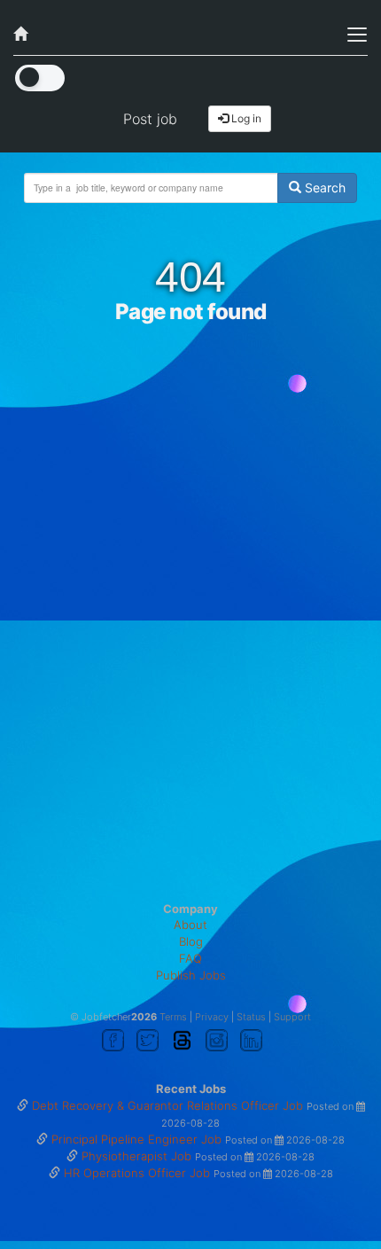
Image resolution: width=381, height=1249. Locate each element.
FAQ (190, 958)
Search (323, 187)
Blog (191, 941)
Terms (173, 1017)
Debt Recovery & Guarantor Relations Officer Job (169, 1105)
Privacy (212, 1017)
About (190, 924)
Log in (245, 118)
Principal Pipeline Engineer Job (138, 1139)
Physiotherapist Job (138, 1156)
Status (251, 1017)
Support (292, 1017)
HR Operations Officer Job (139, 1173)
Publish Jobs (191, 975)
